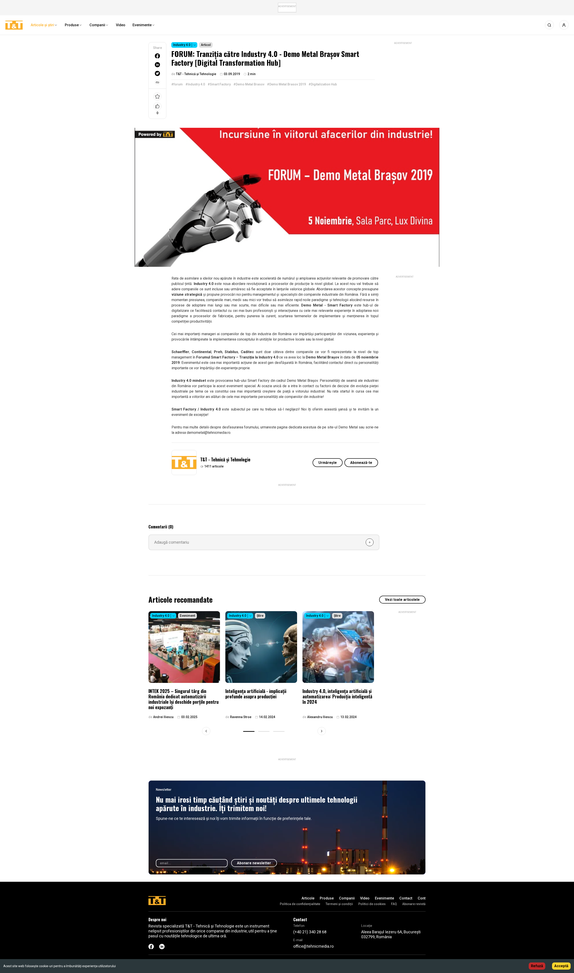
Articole (308, 898)
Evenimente (384, 898)
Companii (347, 898)
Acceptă (561, 966)
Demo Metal (348, 427)
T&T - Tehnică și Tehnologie (225, 459)
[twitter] (157, 73)
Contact (405, 898)
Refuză (537, 966)
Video (365, 898)
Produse (327, 898)
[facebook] (157, 56)
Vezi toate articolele (402, 599)
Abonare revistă (414, 904)
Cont (422, 898)
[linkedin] (157, 64)
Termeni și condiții (339, 904)
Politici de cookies (372, 904)
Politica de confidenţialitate (300, 904)
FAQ (394, 904)
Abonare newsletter (254, 863)
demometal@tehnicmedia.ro (208, 432)
